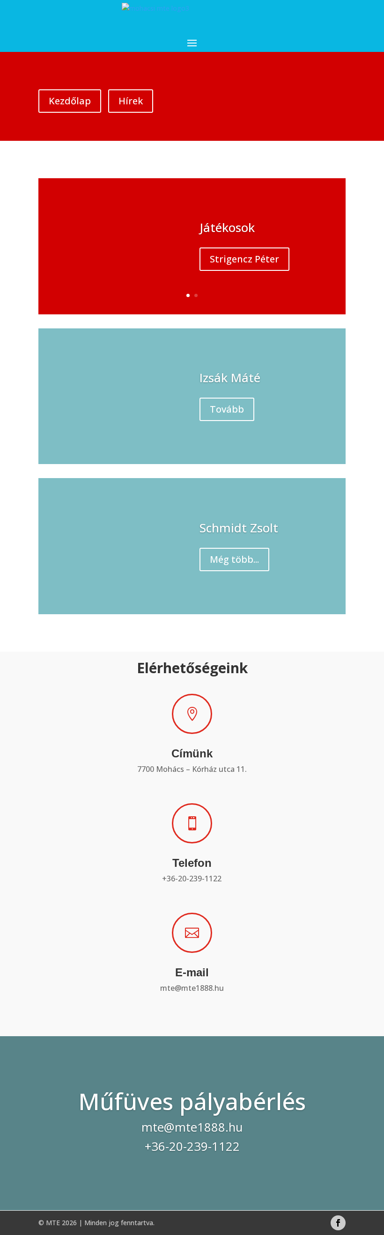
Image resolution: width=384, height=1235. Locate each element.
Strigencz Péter (244, 259)
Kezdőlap (70, 100)
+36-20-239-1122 (192, 878)
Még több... (234, 559)
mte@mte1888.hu (192, 988)
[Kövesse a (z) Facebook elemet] (338, 1222)
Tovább (227, 409)
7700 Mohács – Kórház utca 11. (192, 769)
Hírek (130, 100)
